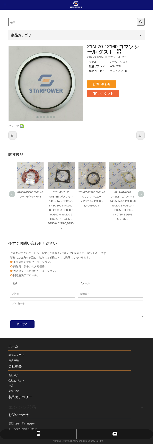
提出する (22, 324)
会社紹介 (13, 375)
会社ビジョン (16, 380)
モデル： (94, 61)
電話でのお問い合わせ (21, 423)
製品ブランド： (98, 66)
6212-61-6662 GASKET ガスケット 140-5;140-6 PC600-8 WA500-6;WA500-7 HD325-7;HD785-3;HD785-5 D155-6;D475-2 (123, 206)
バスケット (105, 93)
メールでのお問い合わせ (22, 428)
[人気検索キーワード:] (141, 22)
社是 (11, 385)
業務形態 (13, 390)
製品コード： (97, 71)
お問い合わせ (102, 84)
